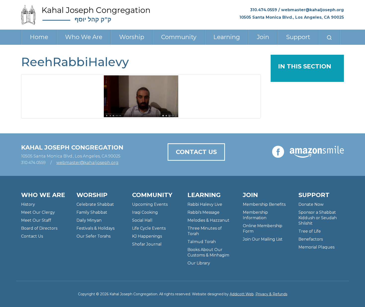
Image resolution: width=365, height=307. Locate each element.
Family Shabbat (91, 212)
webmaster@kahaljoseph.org (312, 9)
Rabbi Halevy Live (204, 204)
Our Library (198, 263)
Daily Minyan (89, 220)
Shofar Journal (147, 244)
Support (298, 37)
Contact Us (196, 151)
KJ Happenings (147, 236)
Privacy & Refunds (271, 294)
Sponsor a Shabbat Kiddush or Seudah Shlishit (317, 218)
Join (263, 37)
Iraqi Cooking (145, 212)
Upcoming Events (150, 204)
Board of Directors (39, 228)
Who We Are (83, 37)
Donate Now (311, 204)
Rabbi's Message (203, 212)
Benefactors (310, 239)
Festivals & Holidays (95, 228)
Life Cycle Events (149, 228)
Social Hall (142, 220)
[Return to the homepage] (85, 15)
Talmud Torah (201, 241)
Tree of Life (309, 231)
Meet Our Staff (36, 220)
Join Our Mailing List (263, 239)
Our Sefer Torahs (93, 236)
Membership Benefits (264, 204)
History (28, 204)
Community (178, 37)
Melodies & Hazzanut (208, 220)
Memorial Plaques (316, 247)
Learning (226, 37)
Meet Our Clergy (38, 212)
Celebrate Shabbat (95, 204)
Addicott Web (242, 294)
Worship (131, 37)
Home (39, 37)
